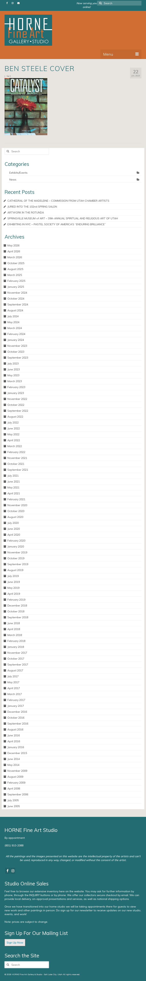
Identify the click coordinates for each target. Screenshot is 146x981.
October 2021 (15, 464)
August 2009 (15, 776)
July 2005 (13, 800)
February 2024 (16, 334)
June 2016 (13, 735)
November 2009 (17, 770)
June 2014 (13, 759)
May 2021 (13, 487)
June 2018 (13, 623)
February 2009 (16, 782)
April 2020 (13, 534)
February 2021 (16, 499)
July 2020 (13, 523)
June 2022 (13, 428)
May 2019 (13, 588)
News (12, 179)
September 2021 (17, 469)
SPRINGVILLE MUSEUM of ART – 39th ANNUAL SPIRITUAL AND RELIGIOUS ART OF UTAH (62, 218)
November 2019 (17, 552)
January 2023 (15, 393)
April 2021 (13, 493)
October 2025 (15, 263)
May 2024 (13, 322)
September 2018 (17, 617)
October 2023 (15, 351)
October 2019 (15, 558)
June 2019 (13, 582)
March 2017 (14, 694)
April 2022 (13, 440)
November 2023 (17, 346)
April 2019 (13, 593)
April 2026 (13, 251)
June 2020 (13, 528)
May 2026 (13, 245)
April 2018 (13, 629)
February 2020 (16, 540)
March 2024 (14, 328)
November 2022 (17, 399)
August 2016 (15, 729)
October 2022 (15, 405)
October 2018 (15, 611)
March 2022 (14, 446)
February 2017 (16, 700)
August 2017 (15, 670)
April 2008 (13, 788)
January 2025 (15, 286)
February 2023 (16, 387)
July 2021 (13, 475)
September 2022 (17, 410)
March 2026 (14, 257)
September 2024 (17, 304)
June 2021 (13, 481)
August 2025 (15, 269)
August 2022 (15, 416)
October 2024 (15, 298)
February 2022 (16, 452)
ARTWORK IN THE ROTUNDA (25, 212)
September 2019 (17, 564)
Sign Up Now (15, 942)
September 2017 (17, 664)
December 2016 (17, 711)
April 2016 (13, 741)
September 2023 (17, 357)
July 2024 (13, 316)
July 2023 (13, 363)
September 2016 (17, 723)
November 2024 (17, 292)
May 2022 (13, 434)
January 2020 (15, 546)
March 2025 (14, 275)
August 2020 (15, 517)
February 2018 (16, 641)
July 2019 (13, 576)
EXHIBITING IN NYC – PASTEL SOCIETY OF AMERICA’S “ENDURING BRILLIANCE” (56, 224)
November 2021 (17, 458)
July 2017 (13, 676)
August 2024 (15, 310)
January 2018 (15, 647)
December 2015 (17, 753)
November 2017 (17, 652)
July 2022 (13, 422)
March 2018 (14, 635)
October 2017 (15, 658)
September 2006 (17, 794)
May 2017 (13, 682)
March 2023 (14, 381)
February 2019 (16, 599)
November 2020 (17, 505)
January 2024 (15, 340)
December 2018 (17, 605)
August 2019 (15, 570)
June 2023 (13, 369)
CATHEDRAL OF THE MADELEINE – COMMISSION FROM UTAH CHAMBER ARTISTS (58, 200)
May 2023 (13, 375)
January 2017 (15, 706)
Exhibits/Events (18, 172)
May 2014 (13, 765)
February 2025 (16, 281)
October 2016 (15, 717)
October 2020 (15, 511)
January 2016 (15, 747)
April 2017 (13, 688)
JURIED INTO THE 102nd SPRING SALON (32, 206)
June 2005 (13, 806)
